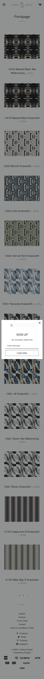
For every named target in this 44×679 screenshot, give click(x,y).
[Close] (40, 323)
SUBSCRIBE (22, 353)
